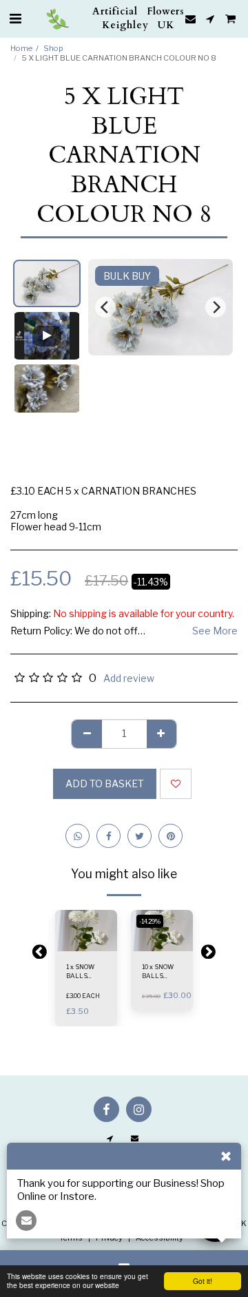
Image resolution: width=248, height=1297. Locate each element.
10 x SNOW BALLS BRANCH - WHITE (158, 972)
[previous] (105, 307)
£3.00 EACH (83, 995)
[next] (215, 307)
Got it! (202, 1281)
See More (215, 630)
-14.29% (150, 921)
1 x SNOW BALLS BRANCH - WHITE (81, 972)
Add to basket (87, 944)
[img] (86, 930)
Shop (53, 48)
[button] (15, 19)
